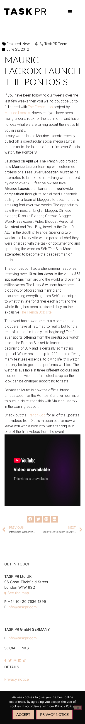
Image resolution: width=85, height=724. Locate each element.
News (27, 44)
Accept (23, 714)
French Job (36, 415)
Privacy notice (16, 679)
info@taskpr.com (22, 607)
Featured (14, 44)
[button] (69, 11)
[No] (78, 708)
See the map (18, 593)
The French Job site (36, 312)
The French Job (41, 107)
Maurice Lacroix (17, 113)
